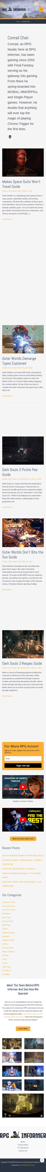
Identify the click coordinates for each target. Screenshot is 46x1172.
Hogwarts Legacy (8, 933)
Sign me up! (23, 765)
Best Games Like (8, 906)
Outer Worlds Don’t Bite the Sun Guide (22, 554)
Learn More (23, 1029)
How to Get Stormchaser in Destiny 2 (18, 869)
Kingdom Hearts (8, 940)
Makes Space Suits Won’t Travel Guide (21, 184)
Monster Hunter (8, 948)
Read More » (7, 219)
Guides (4, 191)
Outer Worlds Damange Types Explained (19, 361)
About (23, 1141)
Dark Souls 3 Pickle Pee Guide (20, 472)
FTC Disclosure (23, 1147)
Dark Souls (12, 479)
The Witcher (6, 970)
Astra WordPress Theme (27, 1165)
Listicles (5, 944)
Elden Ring (6, 925)
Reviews (5, 955)
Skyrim (4, 963)
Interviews (6, 936)
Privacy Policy (23, 1145)
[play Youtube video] (23, 787)
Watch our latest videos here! (23, 839)
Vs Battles (6, 974)
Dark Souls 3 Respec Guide (22, 663)
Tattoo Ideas (6, 967)
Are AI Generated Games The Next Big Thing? (23, 855)
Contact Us (23, 1150)
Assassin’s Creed (8, 902)
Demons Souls (7, 921)
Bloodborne (6, 913)
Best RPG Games (9, 910)
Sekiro (4, 959)
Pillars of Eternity (8, 952)
